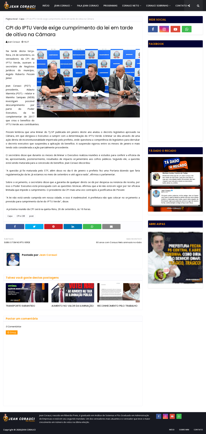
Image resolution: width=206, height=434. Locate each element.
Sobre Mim (184, 429)
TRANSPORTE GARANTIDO (20, 305)
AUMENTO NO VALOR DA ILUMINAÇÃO (73, 305)
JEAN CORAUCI (28, 429)
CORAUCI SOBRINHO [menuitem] (157, 5)
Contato (198, 429)
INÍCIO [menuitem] (45, 5)
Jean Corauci (14, 41)
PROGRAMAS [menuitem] (110, 5)
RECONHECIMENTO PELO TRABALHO (117, 305)
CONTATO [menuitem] (181, 5)
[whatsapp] (187, 29)
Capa (21, 19)
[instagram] (164, 29)
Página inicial (12, 19)
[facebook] (153, 29)
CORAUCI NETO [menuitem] (130, 5)
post (31, 216)
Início (171, 429)
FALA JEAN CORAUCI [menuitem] (88, 5)
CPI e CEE (21, 216)
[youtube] (175, 29)
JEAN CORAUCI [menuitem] (62, 5)
